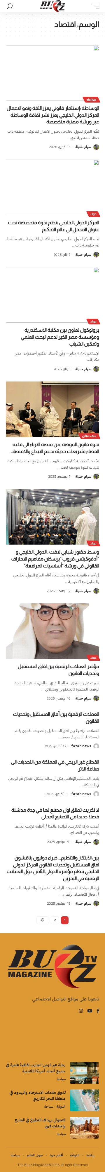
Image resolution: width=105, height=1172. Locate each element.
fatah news (81, 746)
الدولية (61, 1106)
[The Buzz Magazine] (53, 6)
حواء (93, 214)
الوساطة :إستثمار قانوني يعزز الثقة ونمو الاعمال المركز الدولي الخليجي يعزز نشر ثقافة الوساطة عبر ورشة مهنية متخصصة (53, 115)
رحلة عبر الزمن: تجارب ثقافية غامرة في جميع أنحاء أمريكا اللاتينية (36, 1068)
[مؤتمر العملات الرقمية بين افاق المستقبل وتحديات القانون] (52, 631)
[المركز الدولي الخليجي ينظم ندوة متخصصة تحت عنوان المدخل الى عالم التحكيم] (52, 187)
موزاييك (91, 99)
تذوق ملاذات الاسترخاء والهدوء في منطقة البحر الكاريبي (38, 1095)
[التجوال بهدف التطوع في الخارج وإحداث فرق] (84, 1128)
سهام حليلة (83, 146)
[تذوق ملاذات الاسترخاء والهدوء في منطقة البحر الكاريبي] (84, 1100)
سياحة (61, 1079)
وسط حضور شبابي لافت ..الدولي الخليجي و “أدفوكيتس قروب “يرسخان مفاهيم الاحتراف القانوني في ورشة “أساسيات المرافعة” (55, 559)
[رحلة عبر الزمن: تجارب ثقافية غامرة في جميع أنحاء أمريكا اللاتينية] (84, 1073)
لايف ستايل (89, 436)
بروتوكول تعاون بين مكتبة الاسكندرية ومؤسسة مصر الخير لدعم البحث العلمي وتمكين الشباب (60, 337)
